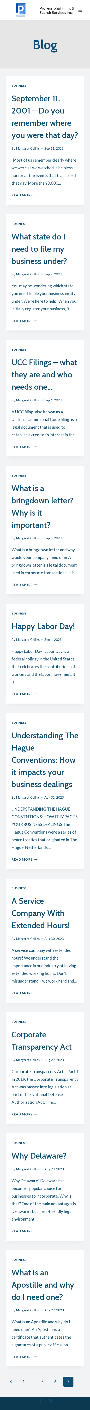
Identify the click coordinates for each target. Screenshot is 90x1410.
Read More (25, 195)
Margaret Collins (28, 148)
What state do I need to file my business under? (39, 249)
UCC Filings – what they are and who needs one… (44, 374)
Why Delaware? (39, 1156)
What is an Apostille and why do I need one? (43, 1285)
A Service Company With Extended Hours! (41, 913)
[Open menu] (80, 10)
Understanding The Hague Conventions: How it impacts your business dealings (45, 759)
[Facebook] (40, 1401)
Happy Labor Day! (43, 626)
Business (19, 85)
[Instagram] (50, 1401)
